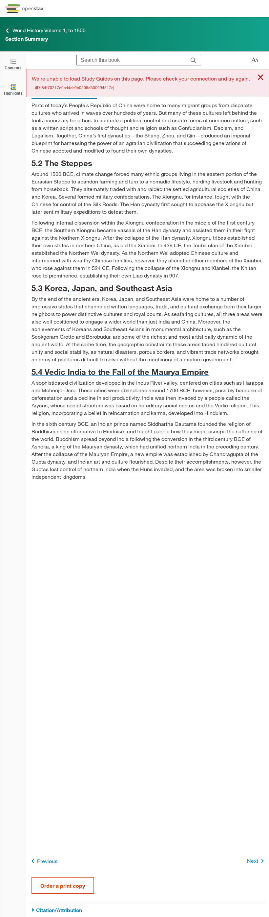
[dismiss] (260, 77)
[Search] (193, 60)
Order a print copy (62, 885)
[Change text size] (255, 60)
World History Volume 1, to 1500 (49, 30)
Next (252, 860)
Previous (47, 861)
